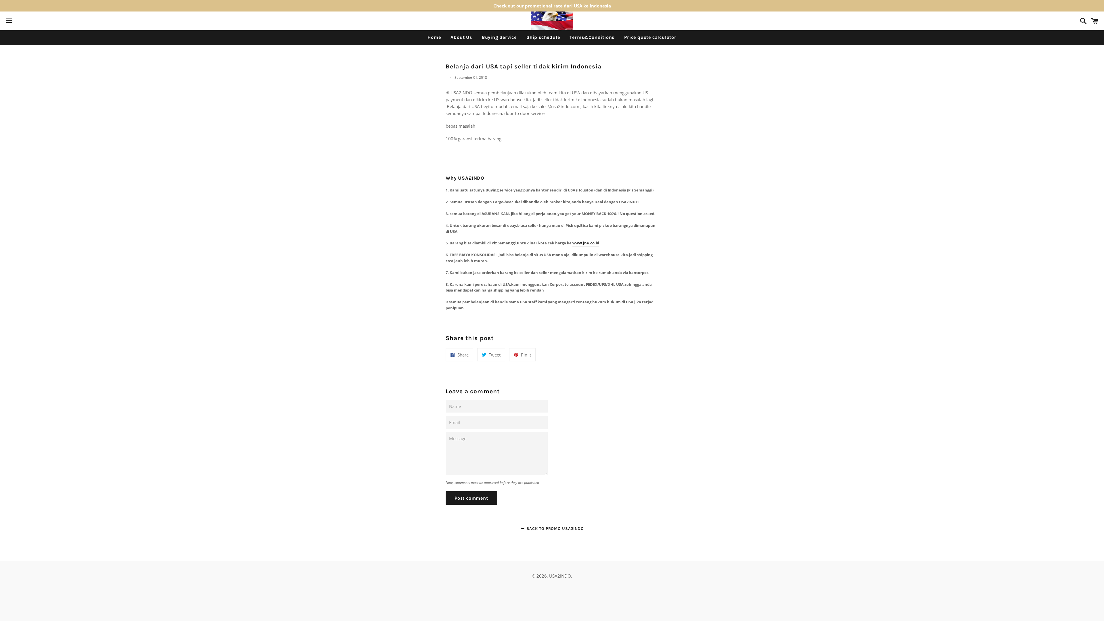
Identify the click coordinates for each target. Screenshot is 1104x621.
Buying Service (499, 37)
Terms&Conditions (592, 37)
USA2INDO (560, 576)
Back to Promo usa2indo (554, 528)
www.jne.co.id (585, 243)
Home (434, 37)
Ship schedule (543, 37)
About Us (461, 37)
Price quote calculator (650, 37)
